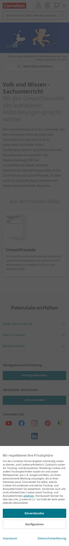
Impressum (10, 538)
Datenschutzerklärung (52, 538)
